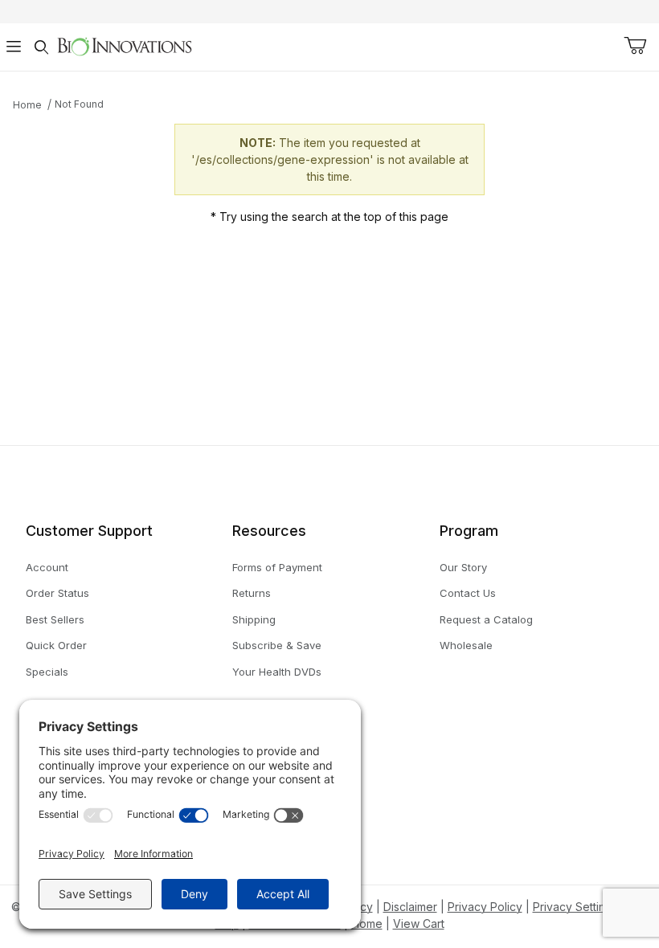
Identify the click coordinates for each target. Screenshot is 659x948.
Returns (251, 592)
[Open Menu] (13, 47)
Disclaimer (410, 906)
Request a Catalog (486, 619)
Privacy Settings (575, 906)
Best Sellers (55, 619)
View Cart (418, 923)
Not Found (79, 104)
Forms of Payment (277, 567)
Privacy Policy (485, 906)
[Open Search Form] (41, 47)
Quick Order (56, 645)
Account (47, 567)
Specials (47, 671)
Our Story (463, 567)
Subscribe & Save (276, 645)
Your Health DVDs (276, 671)
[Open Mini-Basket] (635, 46)
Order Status (57, 592)
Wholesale (466, 645)
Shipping (254, 619)
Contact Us (468, 592)
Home (27, 105)
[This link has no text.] (124, 45)
